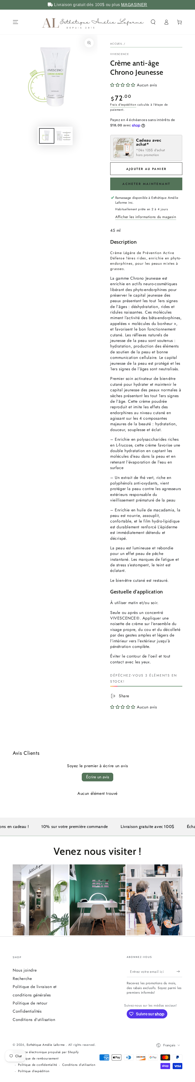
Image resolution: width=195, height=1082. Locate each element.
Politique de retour (30, 1003)
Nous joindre (25, 970)
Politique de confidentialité (37, 1065)
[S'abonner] (179, 971)
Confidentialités (27, 1011)
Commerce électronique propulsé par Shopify (45, 1052)
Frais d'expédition (123, 104)
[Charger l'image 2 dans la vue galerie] (63, 136)
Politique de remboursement (38, 1058)
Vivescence (119, 54)
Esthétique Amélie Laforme (46, 1044)
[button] (153, 22)
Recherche (22, 978)
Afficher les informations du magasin (145, 216)
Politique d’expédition (34, 1071)
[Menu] (15, 22)
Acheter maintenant (146, 184)
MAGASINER (134, 5)
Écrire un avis (97, 777)
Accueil (116, 44)
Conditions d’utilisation (78, 1065)
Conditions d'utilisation (34, 1019)
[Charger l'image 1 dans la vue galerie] (46, 136)
